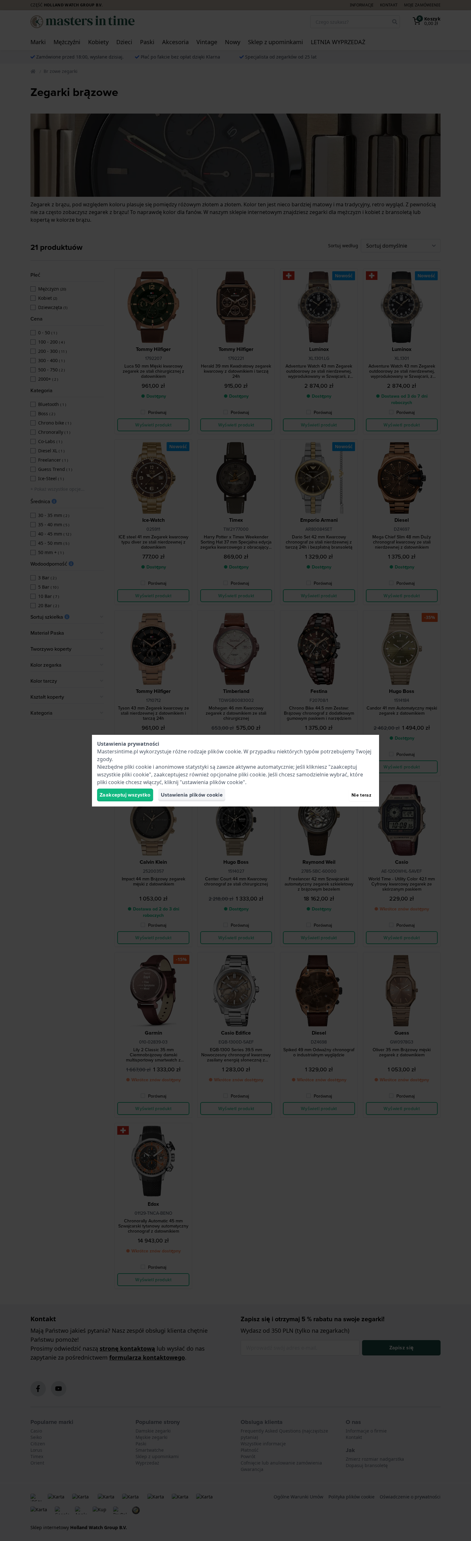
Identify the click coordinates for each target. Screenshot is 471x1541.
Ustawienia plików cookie (192, 794)
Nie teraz (361, 795)
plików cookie (224, 751)
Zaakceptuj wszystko (125, 794)
